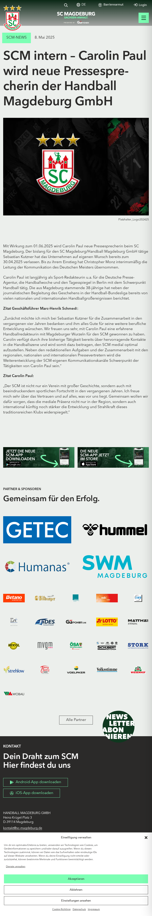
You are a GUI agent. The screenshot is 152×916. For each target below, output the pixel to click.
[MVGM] (45, 646)
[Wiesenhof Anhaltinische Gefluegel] (138, 670)
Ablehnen (76, 890)
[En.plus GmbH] (14, 622)
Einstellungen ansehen (76, 901)
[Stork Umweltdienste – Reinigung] (138, 646)
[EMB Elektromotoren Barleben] (138, 598)
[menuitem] (83, 5)
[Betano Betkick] (14, 598)
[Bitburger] (45, 598)
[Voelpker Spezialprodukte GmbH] (76, 670)
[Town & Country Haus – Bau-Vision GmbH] (45, 670)
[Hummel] (115, 530)
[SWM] (115, 566)
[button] (146, 838)
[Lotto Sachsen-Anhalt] (107, 622)
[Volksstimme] (107, 670)
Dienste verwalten (15, 867)
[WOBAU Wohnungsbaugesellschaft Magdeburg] (14, 693)
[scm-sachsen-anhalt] (76, 18)
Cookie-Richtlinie (61, 909)
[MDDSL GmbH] (14, 646)
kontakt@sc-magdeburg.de (22, 828)
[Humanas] (37, 566)
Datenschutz (79, 909)
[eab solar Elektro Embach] (107, 598)
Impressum (94, 909)
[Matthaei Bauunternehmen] (138, 622)
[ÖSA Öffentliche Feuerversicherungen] (76, 646)
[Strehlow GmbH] (14, 670)
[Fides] (45, 622)
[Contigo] (76, 598)
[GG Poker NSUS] (76, 622)
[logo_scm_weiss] (12, 18)
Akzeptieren (76, 879)
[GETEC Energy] (37, 530)
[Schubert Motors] (107, 646)
